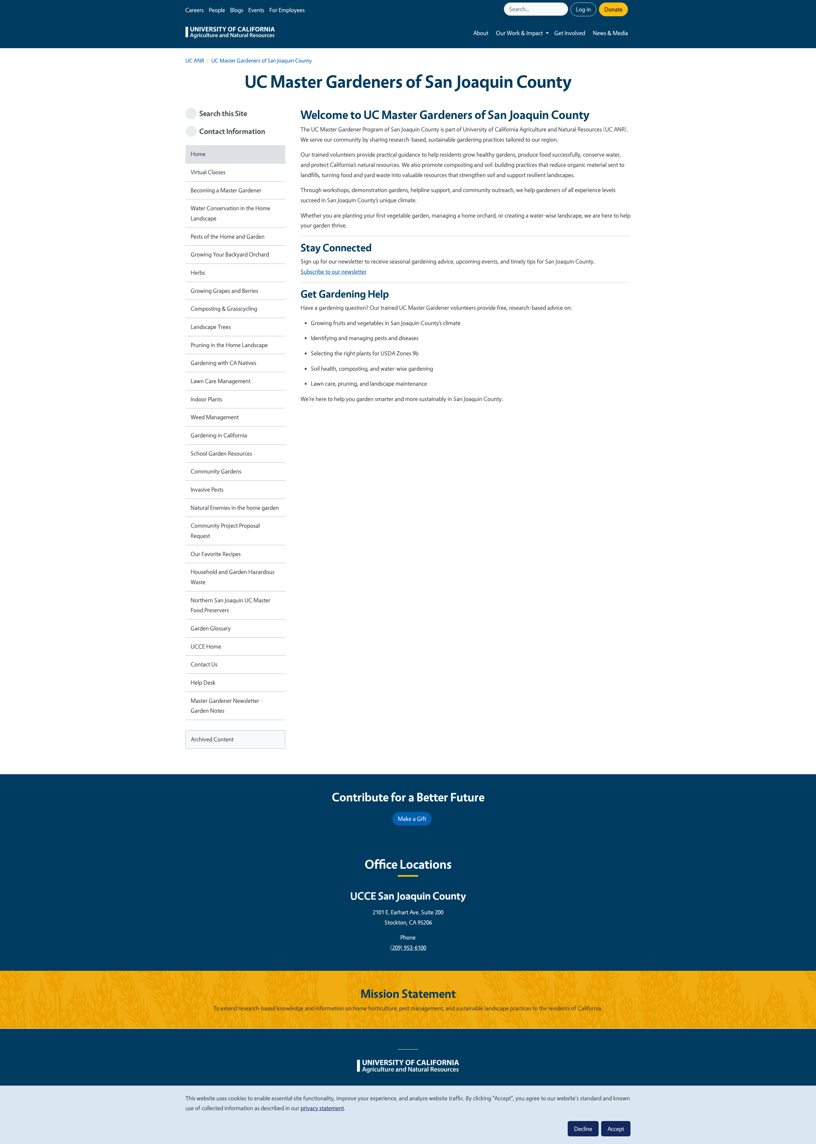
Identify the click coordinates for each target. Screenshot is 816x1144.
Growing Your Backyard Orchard (230, 254)
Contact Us (204, 664)
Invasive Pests (207, 489)
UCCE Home (206, 646)
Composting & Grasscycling (224, 308)
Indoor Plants (206, 399)
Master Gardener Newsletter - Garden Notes (227, 706)
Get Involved (569, 33)
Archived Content (212, 739)
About (480, 33)
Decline (583, 1129)
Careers (194, 10)
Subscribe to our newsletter (334, 271)
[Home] (230, 33)
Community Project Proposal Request (225, 530)
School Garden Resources (221, 453)
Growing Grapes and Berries (224, 290)
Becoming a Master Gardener (226, 190)
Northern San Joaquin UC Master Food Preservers (230, 605)
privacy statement (322, 1108)
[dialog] (408, 1114)
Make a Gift (412, 818)
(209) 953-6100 (408, 947)
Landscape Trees (211, 327)
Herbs (198, 272)
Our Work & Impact (519, 33)
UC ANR (195, 60)
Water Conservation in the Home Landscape (230, 213)
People (217, 10)
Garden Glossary (211, 628)
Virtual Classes (208, 172)
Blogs (236, 10)
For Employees (287, 10)
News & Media (610, 33)
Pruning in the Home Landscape (229, 345)
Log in (583, 9)
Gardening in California (219, 435)
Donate (613, 9)
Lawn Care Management (221, 381)
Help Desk (203, 682)
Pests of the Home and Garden (228, 236)
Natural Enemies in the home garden (235, 507)
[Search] (564, 9)
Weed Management (215, 417)
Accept (616, 1129)
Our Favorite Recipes (216, 554)
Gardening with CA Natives (223, 363)
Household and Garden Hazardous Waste (232, 577)
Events (256, 10)
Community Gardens (216, 471)
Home (198, 154)
